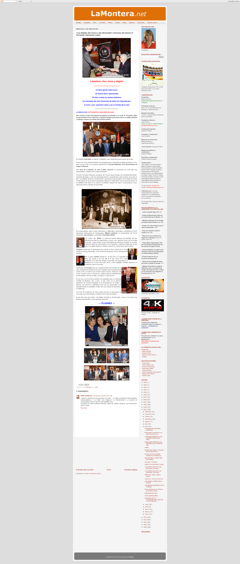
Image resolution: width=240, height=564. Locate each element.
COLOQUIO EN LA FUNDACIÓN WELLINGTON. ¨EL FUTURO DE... (154, 499)
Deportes (132, 22)
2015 (145, 407)
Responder (84, 408)
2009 (145, 527)
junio (146, 426)
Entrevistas (141, 22)
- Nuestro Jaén (145, 375)
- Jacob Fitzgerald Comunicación (151, 372)
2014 (145, 409)
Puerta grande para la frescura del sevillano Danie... (154, 490)
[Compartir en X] (84, 385)
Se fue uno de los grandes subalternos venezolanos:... (153, 454)
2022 (145, 389)
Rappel (144, 356)
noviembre (148, 414)
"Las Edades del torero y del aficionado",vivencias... (153, 467)
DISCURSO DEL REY (151, 493)
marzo (147, 509)
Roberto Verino (146, 353)
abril (146, 507)
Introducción (145, 349)
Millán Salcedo (146, 351)
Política (110, 22)
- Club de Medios (146, 370)
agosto (147, 421)
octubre (147, 416)
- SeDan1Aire (145, 363)
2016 (145, 404)
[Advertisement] (106, 453)
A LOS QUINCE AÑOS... (152, 495)
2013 (145, 517)
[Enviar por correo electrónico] (80, 385)
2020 (145, 394)
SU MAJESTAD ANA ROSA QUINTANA (152, 429)
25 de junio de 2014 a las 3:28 (103, 395)
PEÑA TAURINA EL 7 (87, 395)
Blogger (131, 557)
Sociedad (102, 22)
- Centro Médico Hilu (147, 365)
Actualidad (87, 22)
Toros (94, 22)
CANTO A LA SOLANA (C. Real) (154, 464)
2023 (145, 387)
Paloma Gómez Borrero (148, 355)
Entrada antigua (130, 470)
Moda (124, 22)
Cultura (117, 22)
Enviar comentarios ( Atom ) (93, 473)
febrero (147, 511)
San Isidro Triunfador (151, 462)
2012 (145, 519)
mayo (147, 504)
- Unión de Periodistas (148, 366)
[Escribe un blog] (82, 385)
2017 (145, 402)
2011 (145, 522)
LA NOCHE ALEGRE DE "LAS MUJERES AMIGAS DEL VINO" (153, 438)
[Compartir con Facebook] (86, 385)
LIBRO (147, 447)
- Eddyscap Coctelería (148, 373)
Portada (78, 22)
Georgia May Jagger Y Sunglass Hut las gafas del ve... (154, 450)
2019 (145, 397)
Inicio (109, 470)
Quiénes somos (152, 22)
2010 (145, 524)
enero (147, 514)
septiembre (148, 419)
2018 (145, 399)
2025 (145, 385)
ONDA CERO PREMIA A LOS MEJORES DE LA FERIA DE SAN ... (154, 443)
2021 (145, 392)
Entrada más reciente (84, 470)
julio (146, 424)
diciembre (148, 411)
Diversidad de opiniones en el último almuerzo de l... (153, 433)
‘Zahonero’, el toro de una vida (154, 479)
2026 (145, 382)
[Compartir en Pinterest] (88, 385)
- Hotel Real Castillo (147, 368)
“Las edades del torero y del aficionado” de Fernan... (153, 471)
